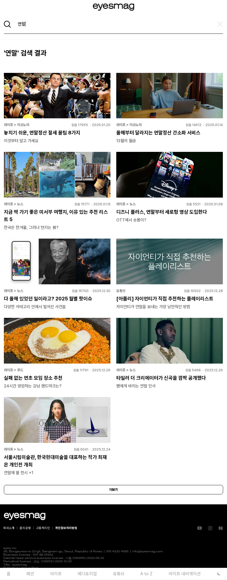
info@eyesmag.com (147, 551)
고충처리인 (43, 528)
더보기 (113, 490)
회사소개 (8, 528)
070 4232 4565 (117, 551)
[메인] (113, 7)
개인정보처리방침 (66, 528)
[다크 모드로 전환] (218, 573)
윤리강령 (25, 528)
